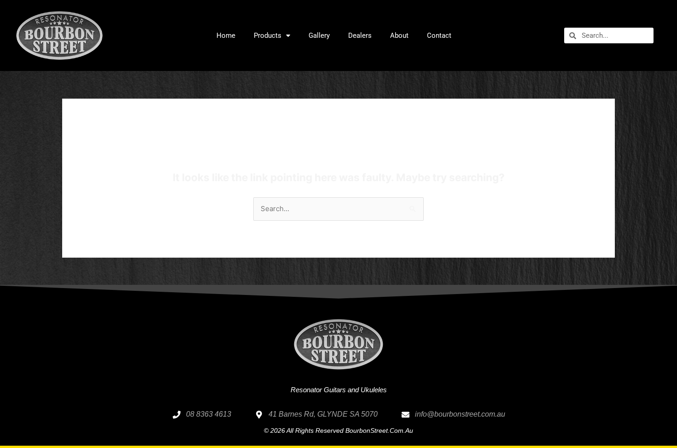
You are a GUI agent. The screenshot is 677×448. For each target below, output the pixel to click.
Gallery (319, 35)
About (399, 35)
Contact (439, 35)
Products (267, 35)
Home (225, 35)
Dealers (360, 35)
